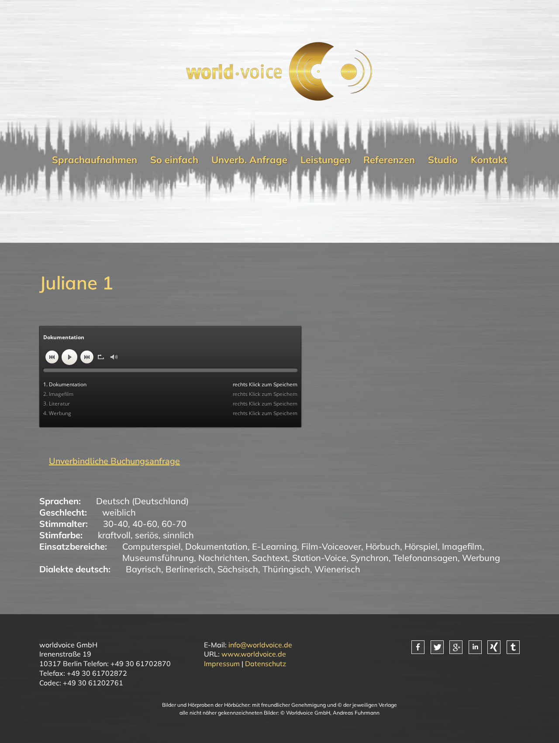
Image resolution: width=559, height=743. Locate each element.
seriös (147, 535)
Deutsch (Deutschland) (142, 500)
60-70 (174, 523)
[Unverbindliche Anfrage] (109, 461)
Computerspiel (151, 546)
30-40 (115, 523)
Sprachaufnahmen (94, 160)
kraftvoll (114, 535)
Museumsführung (158, 557)
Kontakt (489, 160)
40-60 (144, 523)
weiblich (119, 512)
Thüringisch (286, 569)
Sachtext (270, 557)
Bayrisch (143, 569)
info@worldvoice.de (260, 644)
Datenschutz (265, 663)
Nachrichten (223, 557)
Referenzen (389, 160)
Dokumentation (216, 546)
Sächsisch (237, 569)
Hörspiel (421, 546)
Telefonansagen (425, 557)
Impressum (222, 663)
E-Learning (274, 546)
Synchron (370, 557)
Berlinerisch (189, 569)
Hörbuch (383, 546)
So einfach (174, 160)
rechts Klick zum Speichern (265, 384)
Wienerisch (337, 569)
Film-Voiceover (331, 546)
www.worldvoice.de (253, 654)
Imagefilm (462, 546)
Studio (443, 160)
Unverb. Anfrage (249, 160)
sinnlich (178, 535)
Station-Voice (319, 557)
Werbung (481, 557)
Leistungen (325, 160)
